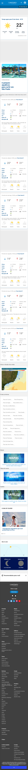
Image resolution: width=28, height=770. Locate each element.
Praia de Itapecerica (15, 428)
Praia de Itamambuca (8, 425)
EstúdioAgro (4, 734)
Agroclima (4, 674)
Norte (3, 706)
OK (14, 767)
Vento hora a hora (18, 638)
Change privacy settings (19, 754)
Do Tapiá (5, 428)
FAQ (15, 755)
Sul (2, 699)
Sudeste (3, 701)
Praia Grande (21, 412)
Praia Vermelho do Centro (9, 412)
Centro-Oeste (5, 703)
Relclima (3, 646)
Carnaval (4, 723)
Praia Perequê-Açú (18, 399)
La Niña (3, 717)
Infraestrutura (5, 693)
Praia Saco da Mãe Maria (9, 405)
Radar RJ (4, 660)
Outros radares (5, 662)
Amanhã (3, 616)
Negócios (4, 688)
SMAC (15, 685)
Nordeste (4, 705)
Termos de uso (17, 757)
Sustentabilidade (5, 682)
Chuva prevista (5, 663)
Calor (3, 712)
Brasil (3, 610)
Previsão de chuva (18, 632)
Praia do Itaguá (6, 402)
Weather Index (17, 696)
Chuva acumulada (6, 665)
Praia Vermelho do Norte (9, 409)
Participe (4, 746)
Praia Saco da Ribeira (19, 434)
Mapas (15, 608)
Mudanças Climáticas (6, 697)
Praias (3, 621)
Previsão (4, 608)
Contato (16, 744)
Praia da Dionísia (7, 434)
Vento (15, 619)
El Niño (3, 716)
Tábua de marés (17, 641)
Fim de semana (5, 618)
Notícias (4, 671)
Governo (3, 695)
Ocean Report (17, 693)
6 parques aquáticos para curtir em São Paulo (8, 86)
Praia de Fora (18, 431)
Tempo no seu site (6, 748)
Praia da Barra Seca (17, 402)
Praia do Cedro (6, 415)
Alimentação (4, 676)
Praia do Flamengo (7, 438)
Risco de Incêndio (18, 621)
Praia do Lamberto (7, 431)
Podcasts (4, 648)
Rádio (15, 678)
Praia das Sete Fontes (8, 444)
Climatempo (14, 591)
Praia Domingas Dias (8, 441)
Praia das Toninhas (17, 415)
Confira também (5, 744)
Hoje (3, 614)
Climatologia (17, 643)
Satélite (15, 623)
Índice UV (16, 640)
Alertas (3, 680)
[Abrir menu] (2, 3)
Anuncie (16, 748)
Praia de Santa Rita (7, 422)
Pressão (16, 616)
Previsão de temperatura (19, 634)
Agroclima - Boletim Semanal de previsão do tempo (7, 685)
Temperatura (17, 610)
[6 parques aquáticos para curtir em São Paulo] (14, 71)
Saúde (3, 678)
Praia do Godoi (19, 425)
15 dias (3, 619)
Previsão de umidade (18, 636)
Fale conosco (17, 750)
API (15, 689)
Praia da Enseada (7, 418)
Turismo (3, 719)
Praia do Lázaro (18, 438)
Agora (3, 612)
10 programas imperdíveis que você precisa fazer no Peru (12, 529)
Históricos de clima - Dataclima (6, 644)
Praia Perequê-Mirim (19, 418)
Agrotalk (3, 732)
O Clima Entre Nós (6, 730)
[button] (21, 2)
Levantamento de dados (19, 691)
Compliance (16, 746)
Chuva (15, 612)
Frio (2, 708)
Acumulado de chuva (18, 614)
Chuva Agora (4, 658)
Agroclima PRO (17, 687)
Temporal (4, 710)
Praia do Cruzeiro (7, 399)
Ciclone (3, 714)
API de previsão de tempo (19, 759)
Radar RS (4, 721)
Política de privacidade (13, 764)
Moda (3, 690)
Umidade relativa (17, 618)
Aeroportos (4, 623)
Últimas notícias (5, 672)
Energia (3, 692)
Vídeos (3, 739)
